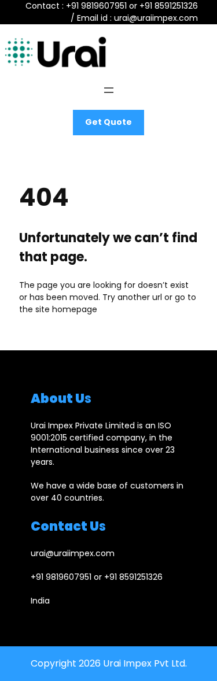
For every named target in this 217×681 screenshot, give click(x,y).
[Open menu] (109, 90)
